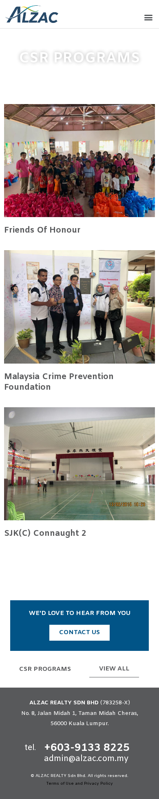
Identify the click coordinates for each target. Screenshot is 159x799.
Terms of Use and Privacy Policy (79, 783)
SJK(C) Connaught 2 (45, 533)
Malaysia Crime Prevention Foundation (59, 382)
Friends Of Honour (42, 230)
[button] (148, 17)
